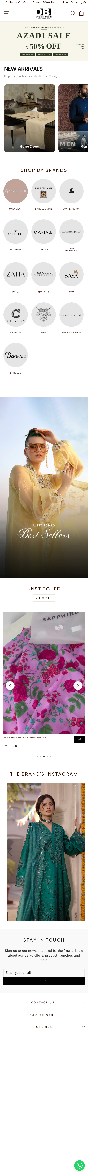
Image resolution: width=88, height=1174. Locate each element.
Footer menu (43, 1014)
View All (44, 598)
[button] (77, 685)
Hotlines (43, 1026)
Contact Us (43, 1002)
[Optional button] (46, 852)
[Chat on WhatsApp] (79, 1165)
